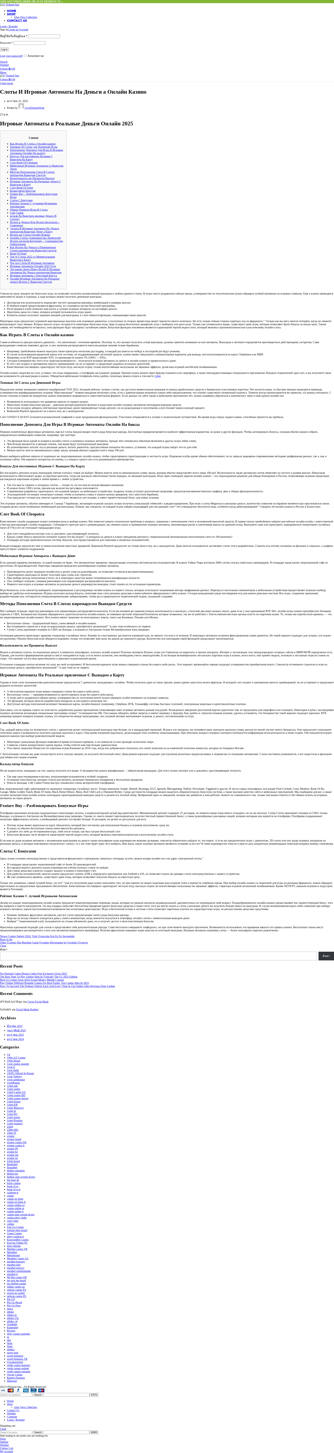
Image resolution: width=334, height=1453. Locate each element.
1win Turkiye (14, 1076)
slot (9, 1340)
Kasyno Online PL (17, 1242)
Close (3, 945)
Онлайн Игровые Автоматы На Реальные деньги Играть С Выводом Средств (34, 280)
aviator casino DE (17, 1142)
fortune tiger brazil (17, 1230)
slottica (11, 1349)
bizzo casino (14, 1183)
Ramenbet (12, 1327)
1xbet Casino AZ (16, 1092)
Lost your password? (11, 55)
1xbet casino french (17, 1098)
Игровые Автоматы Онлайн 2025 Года (33, 266)
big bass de (13, 1180)
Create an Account (18, 29)
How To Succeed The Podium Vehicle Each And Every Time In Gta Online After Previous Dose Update (57, 986)
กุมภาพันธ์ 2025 (16, 1030)
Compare (12, 1416)
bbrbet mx (12, 1173)
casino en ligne (15, 1198)
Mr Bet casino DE (17, 1277)
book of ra (12, 1186)
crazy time (12, 1220)
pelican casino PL (16, 1296)
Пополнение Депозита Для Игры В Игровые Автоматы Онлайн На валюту (36, 152)
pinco (10, 1308)
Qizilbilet (12, 1324)
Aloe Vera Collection (25, 17)
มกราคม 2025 (15, 1034)
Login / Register (16, 1419)
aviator (10, 1136)
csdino (10, 1223)
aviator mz (12, 1154)
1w (8, 1054)
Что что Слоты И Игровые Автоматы (32, 263)
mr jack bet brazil (16, 1280)
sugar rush (12, 1352)
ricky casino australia (18, 1333)
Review (11, 1330)
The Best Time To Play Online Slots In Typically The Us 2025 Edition (38, 976)
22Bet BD (12, 1129)
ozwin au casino (16, 1293)
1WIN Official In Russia (20, 1073)
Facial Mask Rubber (27, 1009)
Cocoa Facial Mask (38, 1001)
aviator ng (12, 1158)
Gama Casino (14, 1233)
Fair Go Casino (15, 1227)
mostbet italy (14, 1264)
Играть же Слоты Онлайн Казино (30, 234)
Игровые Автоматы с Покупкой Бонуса (33, 275)
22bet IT (11, 1132)
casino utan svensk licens (20, 1214)
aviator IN (12, 1148)
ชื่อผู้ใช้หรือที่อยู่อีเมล (13, 36)
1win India (13, 1070)
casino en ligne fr (16, 1202)
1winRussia (13, 1082)
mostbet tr (12, 1274)
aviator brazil (14, 1139)
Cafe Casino (16, 212)
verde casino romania (18, 1371)
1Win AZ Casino (16, 1057)
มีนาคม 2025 (14, 1026)
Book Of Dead (18, 253)
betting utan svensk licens (21, 1176)
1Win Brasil (13, 1060)
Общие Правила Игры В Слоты (29, 209)
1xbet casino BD (16, 1095)
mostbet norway (16, 1267)
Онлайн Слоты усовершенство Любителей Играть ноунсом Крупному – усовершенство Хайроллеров (36, 241)
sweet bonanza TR (17, 1358)
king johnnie (14, 1245)
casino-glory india (17, 1217)
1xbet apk (12, 1085)
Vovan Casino (14, 1374)
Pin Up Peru (14, 1305)
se (8, 1336)
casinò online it (15, 1211)
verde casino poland (18, 1368)
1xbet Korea (14, 1101)
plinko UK (13, 1318)
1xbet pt (11, 1110)
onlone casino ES (16, 1289)
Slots (9, 1343)
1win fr (11, 1067)
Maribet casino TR (17, 1249)
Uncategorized (15, 1362)
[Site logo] (9, 4)
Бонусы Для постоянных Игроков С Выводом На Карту (31, 158)
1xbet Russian (14, 1120)
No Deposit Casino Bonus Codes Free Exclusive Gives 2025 (33, 973)
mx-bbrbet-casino (16, 1283)
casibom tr (12, 1192)
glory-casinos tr (15, 1236)
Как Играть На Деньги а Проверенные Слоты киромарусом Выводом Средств (33, 249)
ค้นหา (3, 949)
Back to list (6, 939)
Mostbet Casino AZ (18, 1258)
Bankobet (12, 1164)
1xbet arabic (13, 1089)
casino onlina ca (16, 1205)
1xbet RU (12, 1114)
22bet (10, 1126)
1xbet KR (12, 1104)
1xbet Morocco (15, 1107)
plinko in (12, 1315)
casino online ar (15, 1208)
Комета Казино (16, 1377)
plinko (10, 1311)
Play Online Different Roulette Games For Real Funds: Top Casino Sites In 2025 (44, 983)
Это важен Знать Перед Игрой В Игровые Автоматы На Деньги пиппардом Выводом (35, 271)
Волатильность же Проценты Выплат (32, 178)
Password (6, 42)
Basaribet (12, 1167)
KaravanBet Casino (18, 1239)
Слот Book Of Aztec (21, 187)
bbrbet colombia (16, 1170)
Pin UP (11, 1299)
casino (10, 1195)
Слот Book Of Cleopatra (24, 162)
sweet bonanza (15, 1355)
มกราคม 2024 (15, 1039)
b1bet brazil (13, 1161)
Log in (4, 49)
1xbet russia (6, 83)
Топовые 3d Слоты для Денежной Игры (33, 146)
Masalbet (12, 1252)
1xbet (157, 376)
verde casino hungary (18, 1365)
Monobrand (13, 1255)
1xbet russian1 (15, 1123)
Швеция (12, 1380)
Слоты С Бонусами (21, 200)
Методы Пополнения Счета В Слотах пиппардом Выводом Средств (32, 174)
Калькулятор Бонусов (22, 190)
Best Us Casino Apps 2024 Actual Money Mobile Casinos (32, 979)
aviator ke (12, 1151)
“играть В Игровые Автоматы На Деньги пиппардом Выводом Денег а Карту (34, 230)
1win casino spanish (18, 1063)
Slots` (10, 1346)
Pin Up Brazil (14, 1302)
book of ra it (13, 1189)
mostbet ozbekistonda (19, 1271)
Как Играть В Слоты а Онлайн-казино (33, 143)
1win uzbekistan (16, 1079)
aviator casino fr (16, 1145)
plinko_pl (12, 1321)
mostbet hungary (16, 1261)
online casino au (16, 1286)
